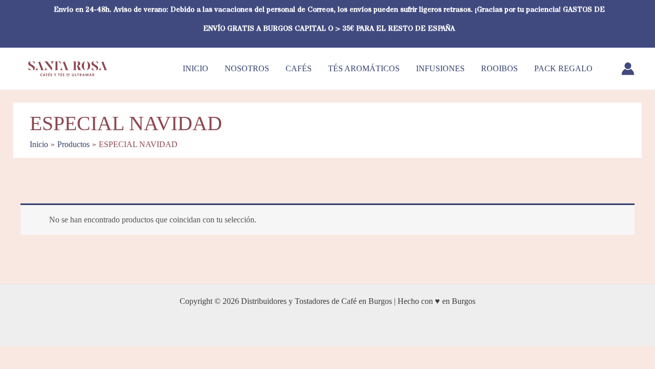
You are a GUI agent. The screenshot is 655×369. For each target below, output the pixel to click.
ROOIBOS (499, 68)
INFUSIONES (440, 68)
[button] (631, 23)
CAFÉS (299, 68)
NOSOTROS (247, 68)
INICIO (195, 68)
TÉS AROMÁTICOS (364, 68)
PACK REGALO (563, 68)
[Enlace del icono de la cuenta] (628, 68)
